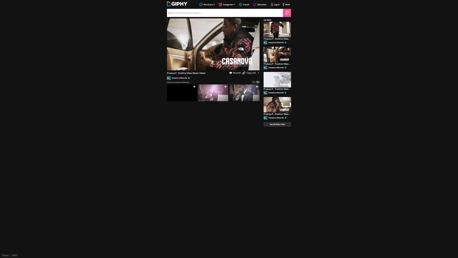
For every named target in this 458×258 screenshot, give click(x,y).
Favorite (237, 73)
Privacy (5, 255)
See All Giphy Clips (277, 124)
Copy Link (251, 73)
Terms (14, 255)
